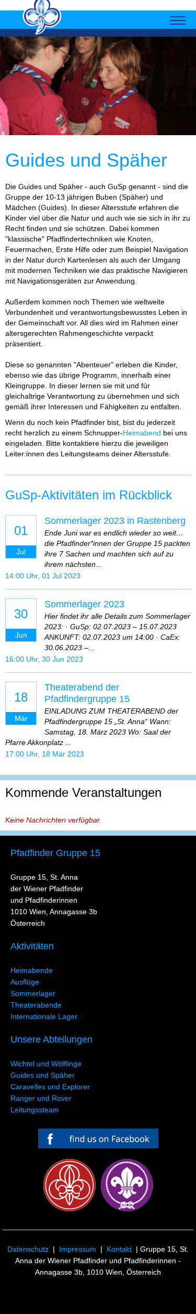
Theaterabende (36, 1005)
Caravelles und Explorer (50, 1086)
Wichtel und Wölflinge (46, 1063)
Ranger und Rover (41, 1098)
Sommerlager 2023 (84, 604)
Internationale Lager (43, 1016)
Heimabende (31, 970)
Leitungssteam (34, 1109)
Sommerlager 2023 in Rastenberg (115, 521)
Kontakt (119, 1249)
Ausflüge (24, 982)
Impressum (77, 1249)
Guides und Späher (42, 1075)
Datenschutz (28, 1249)
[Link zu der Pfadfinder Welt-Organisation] (127, 1185)
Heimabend (142, 433)
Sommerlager (32, 993)
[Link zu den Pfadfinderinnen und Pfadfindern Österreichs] (69, 1185)
